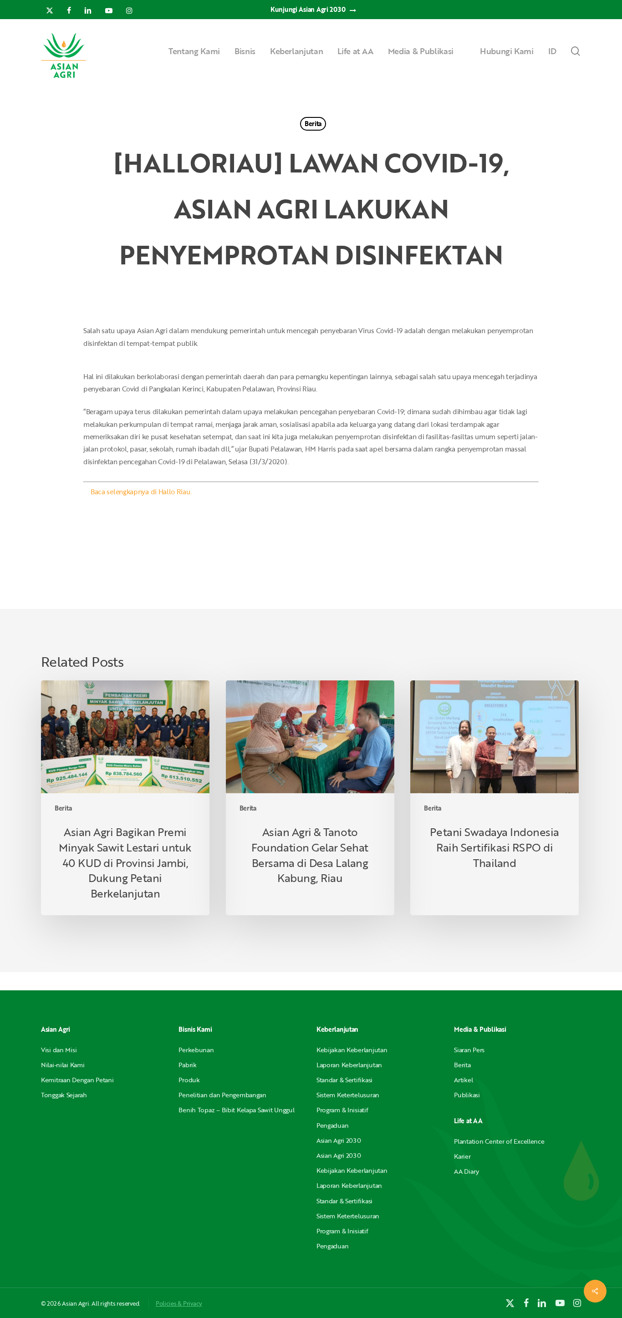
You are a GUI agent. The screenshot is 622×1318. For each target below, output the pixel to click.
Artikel (463, 1080)
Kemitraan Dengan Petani (77, 1080)
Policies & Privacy (179, 1303)
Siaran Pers (469, 1049)
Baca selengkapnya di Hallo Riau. (141, 492)
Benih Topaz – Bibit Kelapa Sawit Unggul (236, 1110)
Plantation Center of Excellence (499, 1141)
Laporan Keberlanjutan (349, 1065)
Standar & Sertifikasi (344, 1080)
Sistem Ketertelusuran (347, 1095)
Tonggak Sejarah (64, 1095)
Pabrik (187, 1065)
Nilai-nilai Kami (63, 1065)
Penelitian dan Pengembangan (222, 1095)
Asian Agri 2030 (338, 1140)
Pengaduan (332, 1125)
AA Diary (466, 1171)
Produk (188, 1080)
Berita (313, 123)
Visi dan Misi (58, 1049)
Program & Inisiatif (342, 1110)
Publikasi (466, 1095)
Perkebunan (196, 1049)
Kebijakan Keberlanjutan (351, 1049)
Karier (462, 1156)
